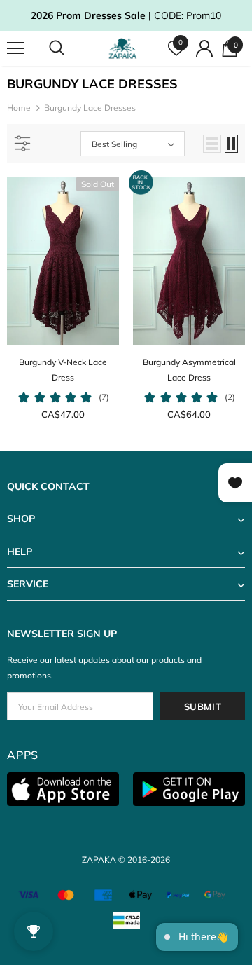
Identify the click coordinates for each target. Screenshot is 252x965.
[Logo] (124, 48)
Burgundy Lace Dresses (90, 107)
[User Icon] (204, 48)
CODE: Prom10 (126, 15)
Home (19, 107)
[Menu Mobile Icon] (15, 48)
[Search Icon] (70, 48)
